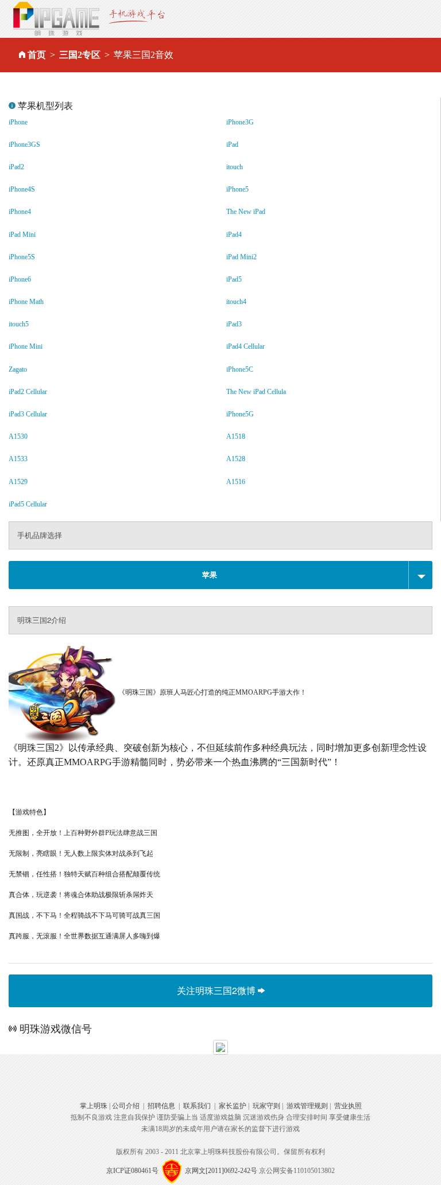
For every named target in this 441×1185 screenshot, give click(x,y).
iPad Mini (22, 235)
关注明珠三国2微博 (217, 990)
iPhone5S (22, 257)
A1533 (18, 459)
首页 (37, 55)
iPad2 (16, 167)
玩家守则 (266, 1106)
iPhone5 (237, 189)
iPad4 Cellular (245, 346)
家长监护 (232, 1106)
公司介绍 (126, 1106)
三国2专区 (79, 55)
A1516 (235, 482)
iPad (232, 145)
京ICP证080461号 (132, 1171)
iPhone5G (240, 414)
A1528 (235, 459)
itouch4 (236, 302)
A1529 (18, 482)
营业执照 (348, 1106)
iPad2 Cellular (28, 392)
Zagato (18, 369)
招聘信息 (161, 1106)
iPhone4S (22, 189)
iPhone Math (26, 302)
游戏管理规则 (307, 1106)
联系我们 (197, 1106)
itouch (234, 167)
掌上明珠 (93, 1106)
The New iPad (245, 212)
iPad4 (234, 235)
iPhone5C (239, 369)
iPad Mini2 (241, 257)
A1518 (235, 436)
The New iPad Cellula (256, 392)
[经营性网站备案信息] (171, 1171)
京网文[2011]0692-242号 (221, 1171)
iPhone (18, 122)
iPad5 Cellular (28, 504)
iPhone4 (20, 212)
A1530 (18, 436)
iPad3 (234, 324)
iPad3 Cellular (28, 414)
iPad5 (234, 279)
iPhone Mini (25, 346)
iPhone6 (20, 279)
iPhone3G (240, 122)
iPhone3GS (24, 145)
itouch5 (19, 324)
